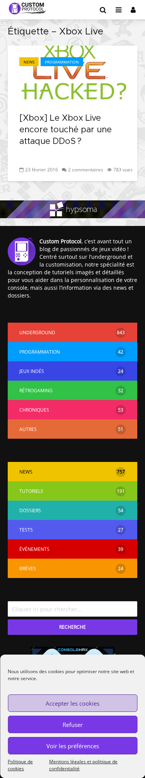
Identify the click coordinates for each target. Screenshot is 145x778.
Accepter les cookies (72, 703)
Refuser (73, 724)
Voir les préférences (72, 746)
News (29, 62)
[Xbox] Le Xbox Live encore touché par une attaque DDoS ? (65, 130)
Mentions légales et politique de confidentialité (83, 765)
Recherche (72, 627)
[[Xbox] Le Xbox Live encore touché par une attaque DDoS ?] (72, 74)
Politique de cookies (20, 765)
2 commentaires (85, 169)
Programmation (62, 62)
